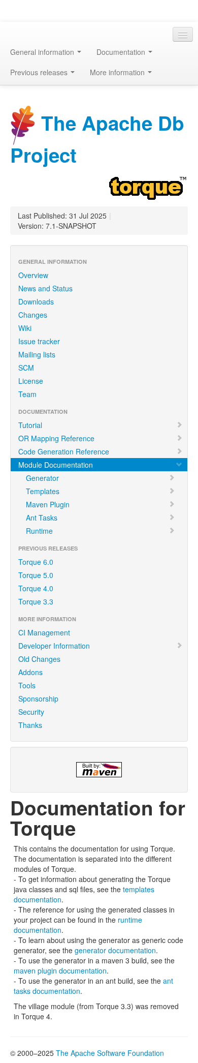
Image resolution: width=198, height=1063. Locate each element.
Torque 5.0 (35, 575)
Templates (42, 491)
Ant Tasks (41, 517)
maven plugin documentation (60, 970)
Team (27, 394)
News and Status (45, 288)
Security (31, 712)
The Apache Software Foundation (110, 1053)
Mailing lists (36, 354)
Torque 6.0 (35, 562)
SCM (26, 367)
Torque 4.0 (35, 588)
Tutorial (30, 425)
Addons (30, 672)
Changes (32, 315)
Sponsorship (38, 698)
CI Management (44, 632)
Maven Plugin (48, 504)
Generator (42, 478)
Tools (27, 685)
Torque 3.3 (35, 601)
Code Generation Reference (63, 451)
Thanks (30, 725)
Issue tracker (39, 341)
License (30, 381)
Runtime (39, 531)
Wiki (24, 328)
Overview (33, 275)
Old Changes (39, 659)
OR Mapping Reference (56, 438)
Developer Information (54, 646)
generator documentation (115, 950)
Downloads (36, 301)
